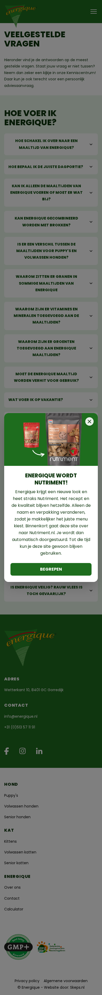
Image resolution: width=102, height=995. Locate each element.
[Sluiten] (89, 421)
